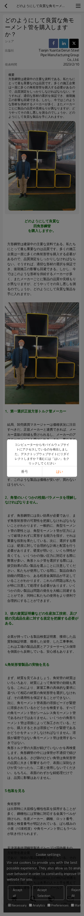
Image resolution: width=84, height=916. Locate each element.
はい (59, 471)
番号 (24, 471)
